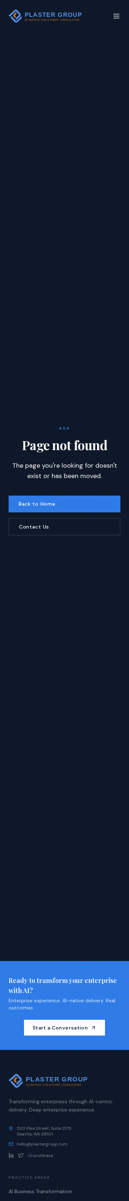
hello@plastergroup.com (42, 1144)
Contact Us (34, 527)
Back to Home (37, 504)
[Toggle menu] (116, 16)
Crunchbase (40, 1155)
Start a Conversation (60, 1027)
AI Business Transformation (40, 1191)
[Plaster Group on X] (21, 1155)
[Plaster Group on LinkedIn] (11, 1155)
